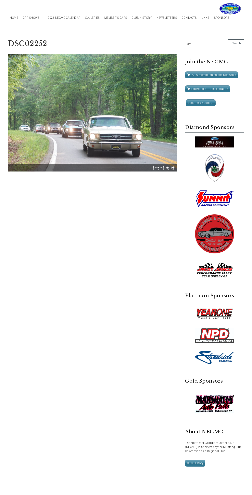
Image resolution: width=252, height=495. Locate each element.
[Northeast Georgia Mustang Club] (230, 9)
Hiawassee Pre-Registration (209, 88)
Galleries (92, 17)
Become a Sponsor (201, 102)
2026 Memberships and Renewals (213, 74)
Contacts (189, 17)
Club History (142, 17)
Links (205, 17)
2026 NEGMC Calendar (64, 17)
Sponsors (222, 17)
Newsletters (167, 17)
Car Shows (31, 17)
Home (14, 17)
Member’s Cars (115, 17)
